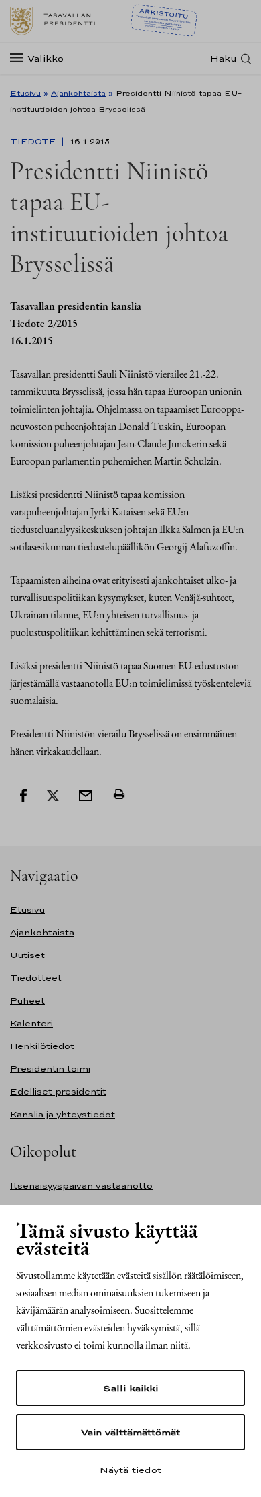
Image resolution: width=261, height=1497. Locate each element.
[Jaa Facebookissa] (23, 794)
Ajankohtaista (78, 93)
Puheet (27, 1000)
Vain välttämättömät (130, 1432)
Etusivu (25, 93)
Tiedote (34, 141)
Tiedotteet (36, 978)
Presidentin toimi (50, 1068)
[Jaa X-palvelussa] (53, 794)
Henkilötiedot (42, 1046)
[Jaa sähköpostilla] (85, 794)
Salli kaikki (130, 1388)
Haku (223, 58)
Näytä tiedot (130, 1470)
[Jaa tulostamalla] (119, 794)
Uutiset (27, 955)
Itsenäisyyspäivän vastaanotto (81, 1185)
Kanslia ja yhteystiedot (62, 1114)
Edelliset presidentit (58, 1091)
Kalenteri (31, 1023)
